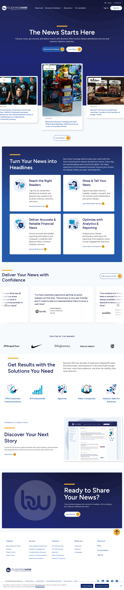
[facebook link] (112, 581)
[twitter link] (98, 581)
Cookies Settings (87, 586)
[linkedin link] (103, 581)
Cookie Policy (40, 586)
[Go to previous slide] (6, 305)
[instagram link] (117, 581)
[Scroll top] (117, 532)
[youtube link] (107, 581)
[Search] (105, 3)
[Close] (121, 586)
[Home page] (14, 8)
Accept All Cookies (102, 586)
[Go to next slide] (118, 305)
